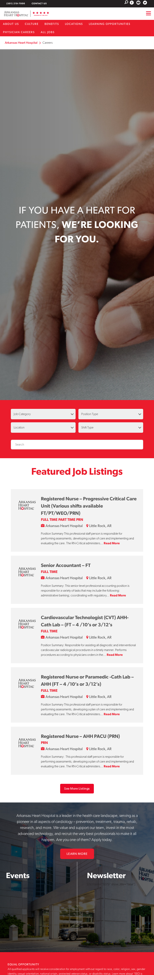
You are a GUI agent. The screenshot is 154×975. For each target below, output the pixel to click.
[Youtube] (138, 3)
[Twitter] (145, 3)
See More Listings (77, 788)
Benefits (52, 23)
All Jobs (48, 32)
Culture (31, 23)
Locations (74, 23)
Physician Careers (19, 32)
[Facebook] (132, 3)
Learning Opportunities (109, 23)
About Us (11, 23)
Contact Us (39, 3)
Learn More (77, 854)
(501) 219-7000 (15, 3)
